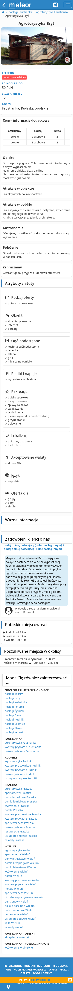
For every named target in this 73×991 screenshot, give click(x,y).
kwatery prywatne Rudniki (21, 770)
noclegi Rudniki (14, 719)
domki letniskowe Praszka (21, 801)
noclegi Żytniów (14, 711)
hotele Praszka (14, 810)
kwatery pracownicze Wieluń (22, 880)
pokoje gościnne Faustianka (22, 751)
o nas (53, 969)
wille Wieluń (12, 923)
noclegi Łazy (12, 698)
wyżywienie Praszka (17, 806)
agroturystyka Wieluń (18, 850)
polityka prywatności (30, 969)
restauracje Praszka (17, 831)
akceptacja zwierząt (17, 937)
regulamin (60, 966)
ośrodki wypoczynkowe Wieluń (24, 897)
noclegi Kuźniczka (16, 702)
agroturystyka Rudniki (18, 761)
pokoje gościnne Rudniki (20, 774)
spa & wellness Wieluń (19, 893)
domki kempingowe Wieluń (22, 863)
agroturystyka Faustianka (20, 742)
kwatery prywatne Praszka (21, 818)
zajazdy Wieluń (14, 927)
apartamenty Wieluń (17, 854)
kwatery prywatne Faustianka (23, 747)
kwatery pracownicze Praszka (23, 814)
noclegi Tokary (14, 694)
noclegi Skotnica (15, 724)
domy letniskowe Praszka (20, 797)
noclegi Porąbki (14, 706)
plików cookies (40, 979)
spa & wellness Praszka (19, 823)
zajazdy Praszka (14, 840)
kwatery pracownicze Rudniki (23, 765)
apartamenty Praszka (18, 793)
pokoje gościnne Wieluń (20, 906)
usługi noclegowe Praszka (21, 836)
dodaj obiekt (42, 973)
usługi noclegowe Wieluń (20, 918)
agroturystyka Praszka (18, 788)
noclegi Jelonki (14, 732)
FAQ (8, 969)
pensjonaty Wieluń (16, 901)
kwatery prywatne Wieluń (20, 884)
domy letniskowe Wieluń (20, 858)
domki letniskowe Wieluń (20, 867)
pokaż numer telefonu (14, 77)
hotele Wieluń (13, 876)
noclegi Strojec (14, 728)
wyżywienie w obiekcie (19, 947)
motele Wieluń (14, 888)
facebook (14, 966)
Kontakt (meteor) (37, 966)
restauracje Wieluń (16, 914)
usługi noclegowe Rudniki (21, 778)
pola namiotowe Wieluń (19, 910)
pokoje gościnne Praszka (20, 827)
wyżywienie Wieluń (16, 871)
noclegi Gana (13, 715)
